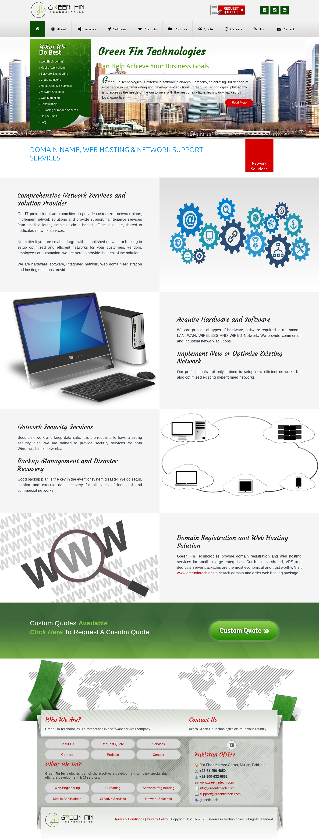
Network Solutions (52, 92)
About (61, 29)
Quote (208, 29)
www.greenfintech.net (195, 573)
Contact (288, 29)
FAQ (43, 122)
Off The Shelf (48, 116)
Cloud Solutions (50, 79)
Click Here (46, 632)
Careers (236, 29)
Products (150, 29)
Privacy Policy (157, 819)
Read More (239, 102)
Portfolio (180, 29)
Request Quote (113, 744)
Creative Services (113, 799)
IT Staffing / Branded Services (59, 110)
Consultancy (48, 104)
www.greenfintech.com (216, 782)
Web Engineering (51, 61)
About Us (67, 744)
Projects (113, 754)
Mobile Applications (52, 67)
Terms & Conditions (129, 819)
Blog (262, 29)
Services (89, 29)
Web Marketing (50, 98)
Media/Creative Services (56, 85)
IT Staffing (113, 788)
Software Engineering (54, 73)
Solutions (120, 29)
